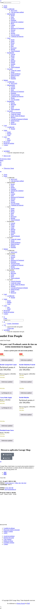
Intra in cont (7, 156)
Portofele (13, 78)
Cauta (1, 2)
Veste (12, 27)
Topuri (13, 31)
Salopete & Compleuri (17, 22)
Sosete (12, 72)
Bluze (12, 23)
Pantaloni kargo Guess (7, 430)
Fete (8, 138)
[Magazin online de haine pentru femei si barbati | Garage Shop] (0, 461)
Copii (8, 135)
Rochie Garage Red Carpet (8, 364)
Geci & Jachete (15, 35)
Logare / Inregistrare (13, 323)
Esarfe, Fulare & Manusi (18, 116)
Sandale (13, 64)
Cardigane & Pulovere (17, 36)
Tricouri (13, 30)
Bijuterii (13, 77)
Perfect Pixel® (21, 603)
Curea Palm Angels (6, 397)
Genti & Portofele (16, 112)
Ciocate (13, 54)
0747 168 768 (9, 488)
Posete (12, 39)
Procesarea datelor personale (12, 530)
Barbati (9, 133)
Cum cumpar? (8, 539)
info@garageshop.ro (10, 489)
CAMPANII (10, 9)
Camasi (13, 25)
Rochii (13, 15)
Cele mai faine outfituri (17, 12)
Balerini (13, 61)
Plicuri (12, 43)
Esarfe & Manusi (15, 73)
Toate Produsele (15, 51)
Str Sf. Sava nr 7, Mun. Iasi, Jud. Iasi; (15, 483)
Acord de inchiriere (9, 536)
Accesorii (10, 69)
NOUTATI (14, 10)
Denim (13, 18)
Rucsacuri (13, 48)
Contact (6, 544)
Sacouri (13, 33)
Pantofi (13, 62)
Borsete (13, 49)
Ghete (12, 59)
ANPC (6, 533)
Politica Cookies (8, 531)
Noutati (13, 129)
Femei (9, 132)
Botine (13, 56)
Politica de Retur (8, 541)
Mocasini (13, 104)
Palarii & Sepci (15, 75)
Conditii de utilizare (9, 528)
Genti (8, 38)
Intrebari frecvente (9, 537)
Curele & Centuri (16, 70)
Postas (12, 41)
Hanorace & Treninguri (17, 28)
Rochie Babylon (24, 397)
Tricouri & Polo (15, 95)
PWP (28, 603)
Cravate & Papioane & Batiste (19, 119)
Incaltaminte (10, 52)
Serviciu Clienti (6, 159)
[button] (6, 393)
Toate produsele (15, 109)
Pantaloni (13, 20)
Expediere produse (9, 542)
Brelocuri (13, 124)
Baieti (9, 140)
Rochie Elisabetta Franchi (27, 364)
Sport (12, 44)
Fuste (12, 17)
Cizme (12, 57)
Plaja (12, 46)
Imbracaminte (11, 14)
